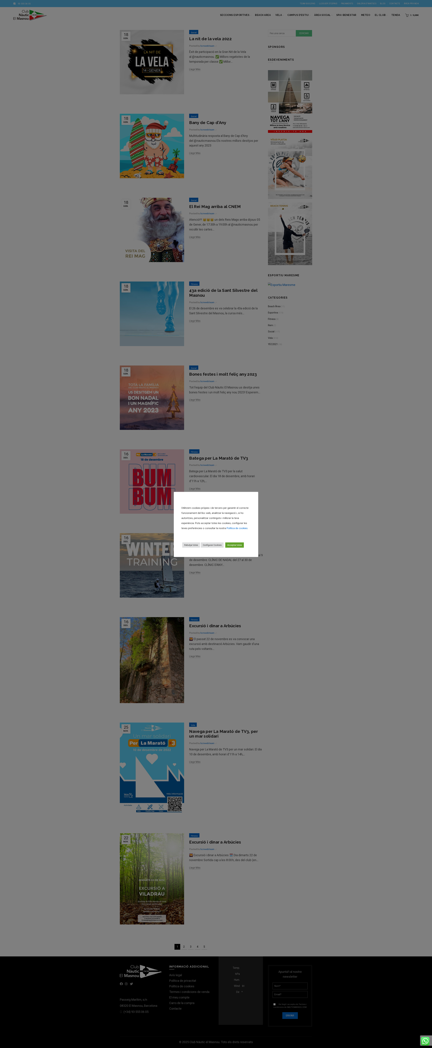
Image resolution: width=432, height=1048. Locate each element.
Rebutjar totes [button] (191, 545)
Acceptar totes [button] (234, 545)
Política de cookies (237, 528)
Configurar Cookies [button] (212, 545)
